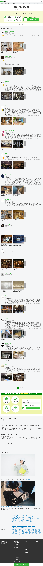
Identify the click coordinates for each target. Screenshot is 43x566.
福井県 (16, 531)
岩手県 (26, 529)
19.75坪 (6, 194)
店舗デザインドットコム (38, 546)
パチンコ (29, 526)
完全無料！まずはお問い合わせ (21, 564)
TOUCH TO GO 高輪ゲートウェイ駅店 (6, 245)
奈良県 (22, 532)
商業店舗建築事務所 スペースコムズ (12, 318)
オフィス (23, 90)
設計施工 (13, 33)
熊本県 (39, 533)
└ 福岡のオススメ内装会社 (17, 553)
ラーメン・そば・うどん (17, 138)
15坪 (19, 268)
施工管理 (10, 33)
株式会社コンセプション (9, 174)
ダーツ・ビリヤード (15, 527)
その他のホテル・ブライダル (35, 522)
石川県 (13, 531)
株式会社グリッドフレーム (10, 31)
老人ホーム (37, 520)
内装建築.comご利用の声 (27, 546)
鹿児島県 (19, 534)
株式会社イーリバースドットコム (5, 126)
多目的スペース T (3, 269)
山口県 (13, 533)
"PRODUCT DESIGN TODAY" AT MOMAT (17, 291)
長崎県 (35, 533)
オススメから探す (16, 547)
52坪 (17, 338)
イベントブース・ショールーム (28, 90)
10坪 (15, 51)
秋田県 (33, 529)
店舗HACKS (37, 544)
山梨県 (19, 531)
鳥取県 (30, 532)
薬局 (19, 521)
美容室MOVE (3, 339)
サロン (13, 51)
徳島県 (16, 533)
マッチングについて (27, 544)
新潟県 (36, 530)
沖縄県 (23, 534)
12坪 (4, 359)
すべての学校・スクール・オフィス (17, 518)
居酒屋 (10, 115)
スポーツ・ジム (23, 521)
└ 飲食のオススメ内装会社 (17, 555)
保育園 (30, 519)
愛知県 (32, 531)
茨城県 (13, 530)
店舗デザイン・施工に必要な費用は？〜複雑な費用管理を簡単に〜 (12, 506)
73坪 (15, 194)
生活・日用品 (2, 244)
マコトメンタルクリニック (16, 360)
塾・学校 (26, 519)
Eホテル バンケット (16, 382)
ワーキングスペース (38, 90)
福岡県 (29, 533)
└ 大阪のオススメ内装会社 (17, 551)
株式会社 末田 (8, 199)
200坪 (4, 268)
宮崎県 (16, 534)
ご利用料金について (27, 549)
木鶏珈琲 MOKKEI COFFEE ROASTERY (17, 245)
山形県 (36, 529)
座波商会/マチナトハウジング (17, 195)
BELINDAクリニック (16, 339)
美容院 (2, 51)
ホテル (37, 349)
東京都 (29, 530)
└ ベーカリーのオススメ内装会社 (17, 559)
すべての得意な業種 (15, 515)
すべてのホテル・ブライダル (16, 522)
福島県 (39, 529)
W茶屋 (2, 149)
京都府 (13, 532)
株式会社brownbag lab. (9, 153)
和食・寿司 (29, 115)
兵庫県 (19, 532)
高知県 (26, 533)
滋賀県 (39, 531)
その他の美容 (14, 526)
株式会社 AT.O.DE (8, 295)
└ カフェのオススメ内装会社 (17, 557)
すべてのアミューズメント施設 (22, 526)
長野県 (22, 531)
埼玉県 (22, 530)
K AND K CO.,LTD (3, 291)
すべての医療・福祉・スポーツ (29, 520)
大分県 (13, 534)
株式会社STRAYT (8, 343)
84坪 (7, 381)
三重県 (35, 531)
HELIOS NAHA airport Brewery (5, 195)
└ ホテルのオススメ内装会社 (17, 561)
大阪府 (16, 532)
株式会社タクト (8, 364)
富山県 (39, 530)
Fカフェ (2, 382)
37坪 (3, 51)
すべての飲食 (21, 515)
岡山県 (36, 532)
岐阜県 (26, 531)
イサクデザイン (8, 273)
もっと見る (28, 479)
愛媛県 (22, 533)
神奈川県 (32, 530)
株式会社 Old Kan (8, 56)
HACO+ (2, 52)
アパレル (2, 359)
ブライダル (2, 268)
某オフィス (14, 220)
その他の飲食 (28, 517)
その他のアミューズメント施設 (24, 527)
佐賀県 (32, 533)
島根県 (33, 532)
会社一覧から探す (16, 544)
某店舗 (2, 220)
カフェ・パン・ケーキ (16, 90)
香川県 (19, 533)
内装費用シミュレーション (27, 552)
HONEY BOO (15, 52)
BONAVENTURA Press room (5, 77)
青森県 (23, 529)
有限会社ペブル (8, 81)
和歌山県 (26, 532)
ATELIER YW (7, 249)
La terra (14, 269)
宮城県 (29, 529)
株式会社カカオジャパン (16, 126)
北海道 (20, 529)
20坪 (15, 148)
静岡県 (29, 531)
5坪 (4, 148)
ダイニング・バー (11, 90)
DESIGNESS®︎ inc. (8, 224)
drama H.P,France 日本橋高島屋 (5, 360)
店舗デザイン (6, 33)
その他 (20, 90)
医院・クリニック (15, 338)
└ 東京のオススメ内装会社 (17, 549)
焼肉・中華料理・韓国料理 (34, 115)
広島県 (39, 532)
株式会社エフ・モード (9, 130)
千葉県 (26, 530)
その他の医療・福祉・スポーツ (32, 521)
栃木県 (16, 530)
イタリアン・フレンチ (18, 115)
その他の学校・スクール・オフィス (17, 520)
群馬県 (19, 530)
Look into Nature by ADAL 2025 (17, 77)
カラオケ (33, 526)
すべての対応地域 (15, 529)
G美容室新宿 (14, 149)
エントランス (34, 90)
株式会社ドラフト (8, 105)
